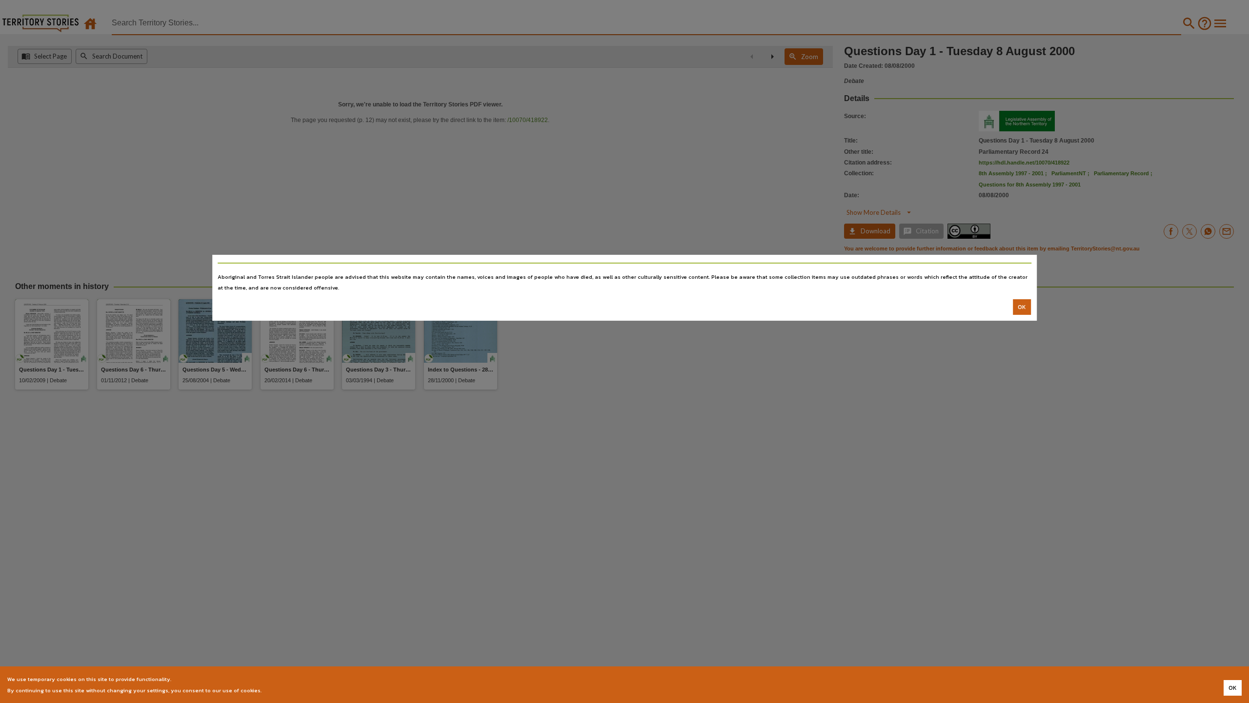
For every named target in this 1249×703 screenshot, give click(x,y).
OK (1022, 307)
